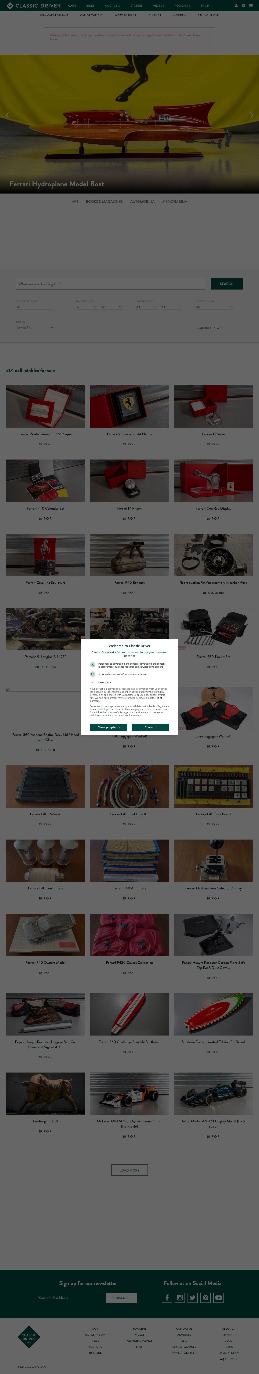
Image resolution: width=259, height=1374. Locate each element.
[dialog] (129, 687)
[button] (129, 682)
